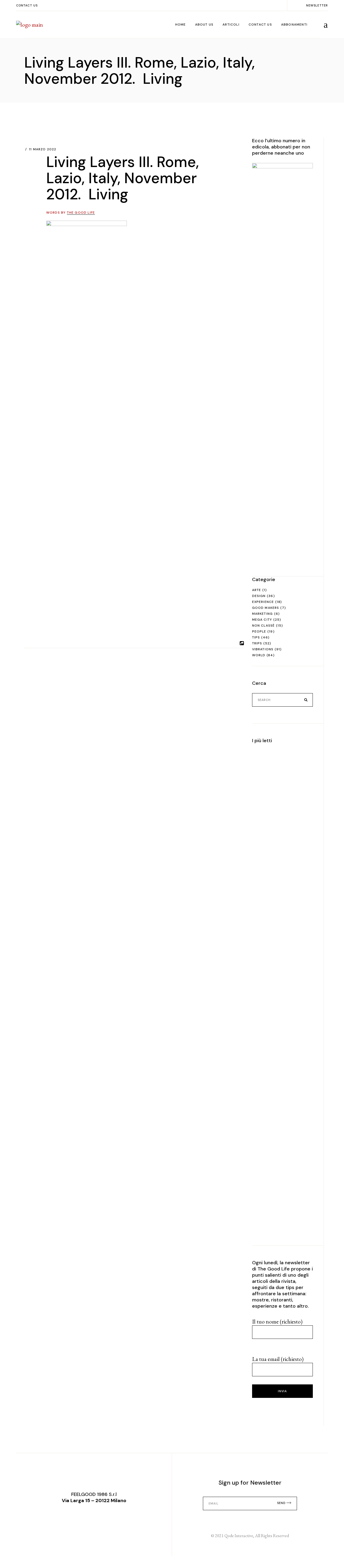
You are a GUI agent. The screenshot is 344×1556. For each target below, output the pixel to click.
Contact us (27, 5)
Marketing (262, 614)
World (259, 655)
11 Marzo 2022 (42, 149)
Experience (263, 602)
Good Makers (265, 608)
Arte (256, 590)
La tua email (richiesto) (278, 1359)
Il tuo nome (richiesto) (277, 1321)
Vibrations (263, 649)
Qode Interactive (238, 1535)
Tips (256, 637)
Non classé (263, 625)
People (259, 631)
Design (259, 596)
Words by (70, 212)
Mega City (262, 619)
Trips (257, 643)
